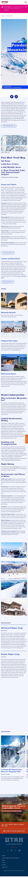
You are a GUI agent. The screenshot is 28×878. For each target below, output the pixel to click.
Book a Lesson (7, 281)
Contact (3, 855)
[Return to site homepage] (14, 2)
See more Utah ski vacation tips (13, 460)
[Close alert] (25, 6)
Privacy (3, 862)
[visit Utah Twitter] (15, 850)
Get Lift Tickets (7, 252)
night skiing (15, 467)
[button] (26, 439)
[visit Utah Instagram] (11, 850)
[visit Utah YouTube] (19, 850)
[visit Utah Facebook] (8, 850)
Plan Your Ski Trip (8, 125)
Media (3, 860)
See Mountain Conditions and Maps (9, 177)
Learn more (6, 10)
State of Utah (4, 867)
